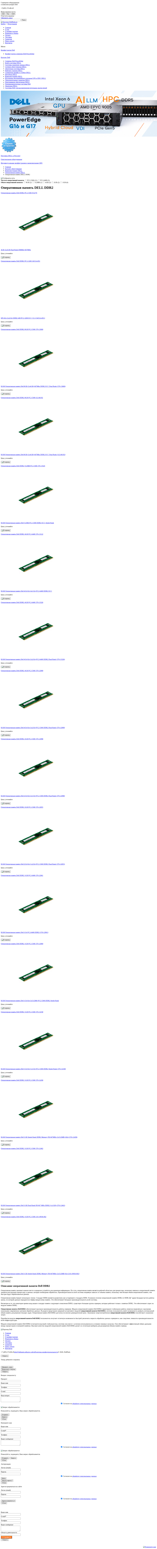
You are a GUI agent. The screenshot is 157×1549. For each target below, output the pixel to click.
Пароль (3, 1472)
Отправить (5, 1414)
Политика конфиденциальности (46, 1352)
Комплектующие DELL (13, 171)
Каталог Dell (5, 57)
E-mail (3, 1391)
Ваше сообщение (7, 1439)
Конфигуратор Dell (8, 50)
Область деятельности (9, 1532)
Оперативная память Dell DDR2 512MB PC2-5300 (23, 466)
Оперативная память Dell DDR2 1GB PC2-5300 (22, 944)
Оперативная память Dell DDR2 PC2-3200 (20, 261)
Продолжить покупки (8, 1369)
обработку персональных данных (84, 1403)
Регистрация (12, 24)
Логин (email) (6, 1468)
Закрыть (4, 1417)
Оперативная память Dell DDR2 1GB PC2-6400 (22, 875)
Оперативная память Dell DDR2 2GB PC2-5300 (22, 739)
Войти (3, 24)
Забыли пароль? (7, 1480)
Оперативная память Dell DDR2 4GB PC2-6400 (22, 534)
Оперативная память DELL (15, 173)
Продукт (4, 1379)
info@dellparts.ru (20, 1352)
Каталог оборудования (13, 169)
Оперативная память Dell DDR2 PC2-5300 (19, 193)
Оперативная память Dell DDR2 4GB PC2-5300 (22, 671)
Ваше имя (4, 1383)
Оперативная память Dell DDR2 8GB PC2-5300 (22, 329)
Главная (8, 167)
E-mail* (3, 1431)
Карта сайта (30, 1352)
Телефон (4, 1387)
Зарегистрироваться (8, 1501)
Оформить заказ (6, 18)
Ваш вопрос (5, 1395)
